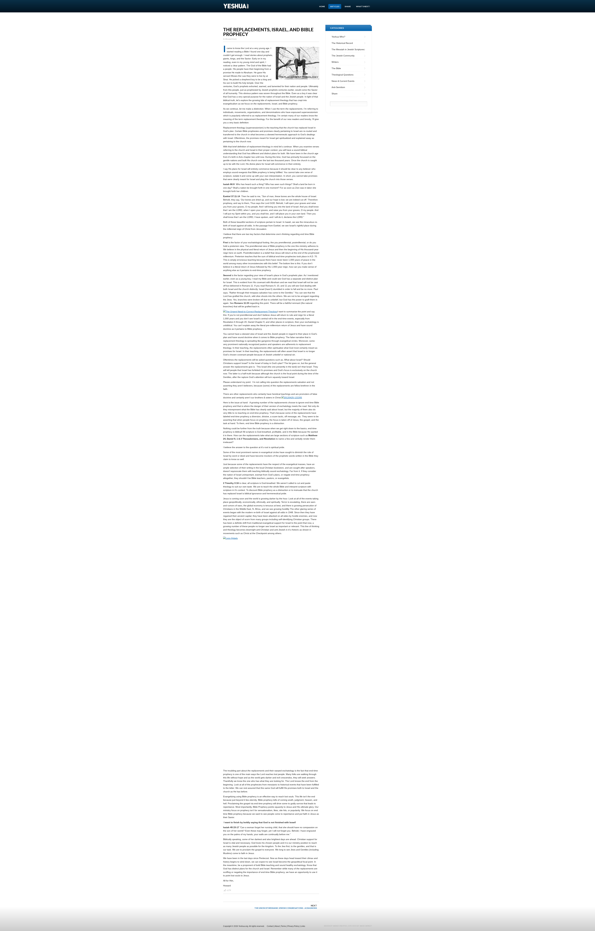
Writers (335, 62)
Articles (334, 6)
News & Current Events (343, 81)
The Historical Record (342, 43)
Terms (283, 926)
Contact (270, 926)
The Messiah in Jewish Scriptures (348, 49)
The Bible (336, 68)
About (277, 926)
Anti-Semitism (338, 87)
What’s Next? (363, 6)
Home (322, 6)
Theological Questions (342, 74)
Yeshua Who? (338, 36)
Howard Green (231, 39)
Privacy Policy (293, 926)
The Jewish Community (343, 55)
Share (348, 6)
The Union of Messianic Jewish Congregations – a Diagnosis (285, 906)
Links (303, 926)
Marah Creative (340, 926)
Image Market (366, 926)
